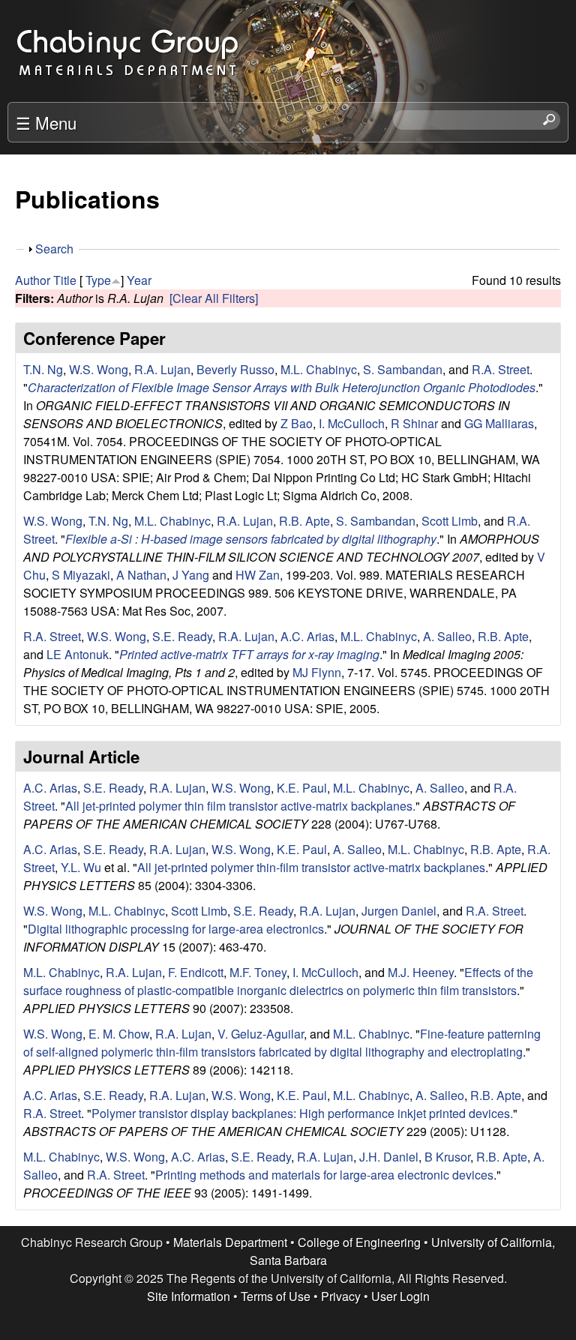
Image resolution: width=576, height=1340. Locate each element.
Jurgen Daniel (399, 910)
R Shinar (414, 423)
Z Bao (296, 423)
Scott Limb (450, 520)
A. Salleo (447, 636)
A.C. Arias (307, 636)
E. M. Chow (118, 1033)
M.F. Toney (258, 972)
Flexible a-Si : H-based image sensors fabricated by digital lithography (250, 538)
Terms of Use (275, 1296)
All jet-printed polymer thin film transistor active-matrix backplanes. (240, 805)
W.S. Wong (98, 369)
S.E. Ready (182, 636)
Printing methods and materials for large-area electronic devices (324, 1174)
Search (54, 248)
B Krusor (447, 1156)
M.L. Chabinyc (318, 369)
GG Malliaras (499, 423)
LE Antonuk (77, 654)
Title (64, 280)
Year (139, 280)
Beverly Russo (235, 369)
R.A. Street (501, 369)
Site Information (188, 1296)
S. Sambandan (402, 369)
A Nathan (141, 574)
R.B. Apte (304, 520)
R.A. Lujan (162, 369)
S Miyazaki (81, 574)
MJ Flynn (316, 672)
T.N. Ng (43, 369)
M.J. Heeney (421, 972)
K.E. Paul (302, 787)
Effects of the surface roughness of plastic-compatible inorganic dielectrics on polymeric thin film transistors (278, 981)
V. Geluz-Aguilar (261, 1033)
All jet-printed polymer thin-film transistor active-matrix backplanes (311, 867)
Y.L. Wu (81, 867)
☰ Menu (46, 122)
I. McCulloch (352, 423)
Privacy (341, 1296)
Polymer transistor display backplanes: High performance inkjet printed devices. (302, 1113)
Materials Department (230, 1242)
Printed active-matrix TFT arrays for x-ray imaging (249, 654)
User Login (400, 1296)
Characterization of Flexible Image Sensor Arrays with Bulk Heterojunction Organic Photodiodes (282, 387)
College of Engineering (359, 1242)
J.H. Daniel (388, 1156)
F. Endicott (196, 972)
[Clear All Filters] (214, 298)
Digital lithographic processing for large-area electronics (176, 928)
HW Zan (258, 574)
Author (32, 280)
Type (98, 280)
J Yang (190, 574)
